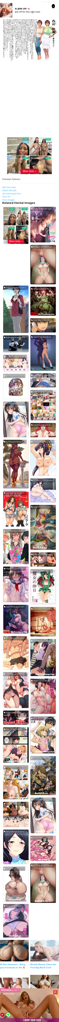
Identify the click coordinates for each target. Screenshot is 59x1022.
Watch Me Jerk (9, 190)
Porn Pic (6, 196)
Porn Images (8, 199)
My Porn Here (9, 187)
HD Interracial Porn (11, 193)
